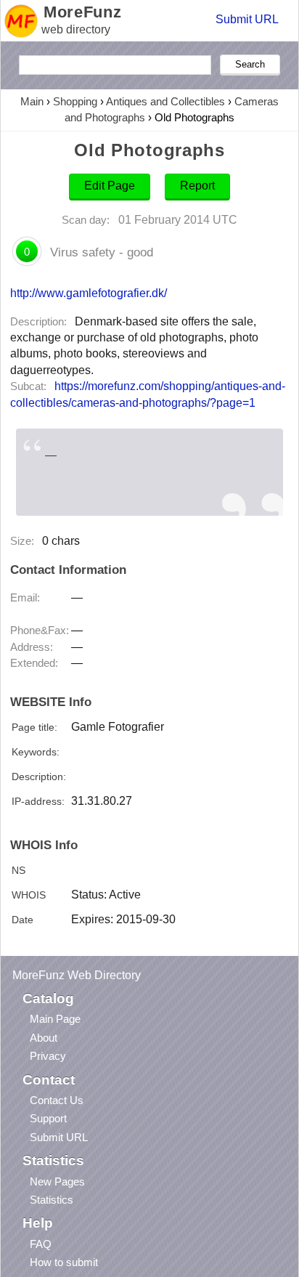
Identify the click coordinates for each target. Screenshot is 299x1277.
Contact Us (56, 1100)
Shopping (75, 101)
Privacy (48, 1056)
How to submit (64, 1262)
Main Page (55, 1019)
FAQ (41, 1244)
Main (32, 101)
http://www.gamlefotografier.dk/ (88, 292)
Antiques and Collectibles (165, 101)
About (43, 1037)
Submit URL (247, 19)
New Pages (57, 1181)
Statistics (51, 1199)
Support (48, 1118)
